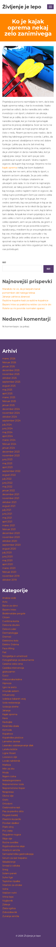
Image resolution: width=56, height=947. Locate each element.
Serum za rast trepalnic (14, 858)
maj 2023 (7, 463)
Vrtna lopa (7, 896)
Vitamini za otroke (12, 885)
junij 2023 (7, 459)
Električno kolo (10, 640)
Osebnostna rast (11, 807)
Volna (5, 889)
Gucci (5, 675)
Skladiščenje (9, 861)
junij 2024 (7, 428)
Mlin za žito (8, 768)
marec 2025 (8, 397)
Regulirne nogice (11, 834)
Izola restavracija (11, 702)
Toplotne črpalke (11, 881)
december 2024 (11, 409)
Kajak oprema (9, 714)
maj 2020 (7, 560)
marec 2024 (8, 440)
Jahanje (6, 710)
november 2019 (10, 576)
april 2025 (7, 393)
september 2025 (11, 381)
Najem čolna (9, 776)
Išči (4, 262)
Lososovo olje (9, 757)
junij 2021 (7, 513)
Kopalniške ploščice (12, 737)
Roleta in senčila (11, 850)
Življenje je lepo (21, 7)
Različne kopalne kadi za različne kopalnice (25, 300)
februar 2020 (9, 572)
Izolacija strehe (10, 706)
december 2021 (10, 494)
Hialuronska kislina (12, 679)
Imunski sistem (10, 691)
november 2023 (11, 455)
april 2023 (7, 467)
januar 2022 (8, 490)
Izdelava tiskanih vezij (14, 698)
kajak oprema (9, 167)
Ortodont (7, 803)
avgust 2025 (9, 385)
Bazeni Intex (9, 609)
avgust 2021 (8, 506)
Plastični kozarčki (11, 819)
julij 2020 (7, 552)
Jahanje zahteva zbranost (16, 296)
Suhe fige (7, 877)
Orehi (5, 799)
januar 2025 (8, 405)
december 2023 (11, 451)
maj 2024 (7, 432)
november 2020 (11, 537)
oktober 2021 (9, 502)
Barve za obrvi (10, 605)
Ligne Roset (9, 753)
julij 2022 (7, 478)
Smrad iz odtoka (11, 865)
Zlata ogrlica (9, 908)
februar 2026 (9, 362)
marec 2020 (9, 568)
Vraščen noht (9, 892)
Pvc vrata (7, 830)
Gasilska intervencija (13, 667)
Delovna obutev (11, 625)
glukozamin (8, 671)
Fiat (4, 652)
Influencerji (8, 695)
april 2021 (7, 521)
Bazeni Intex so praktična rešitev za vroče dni (26, 304)
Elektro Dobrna (10, 644)
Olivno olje (8, 795)
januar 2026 (8, 366)
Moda (5, 772)
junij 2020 (7, 556)
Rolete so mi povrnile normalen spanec (23, 308)
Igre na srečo (9, 687)
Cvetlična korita (10, 621)
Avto (4, 601)
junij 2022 (7, 482)
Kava (5, 718)
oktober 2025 (9, 378)
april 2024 (7, 436)
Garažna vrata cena (12, 663)
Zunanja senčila (10, 916)
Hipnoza (6, 683)
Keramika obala (10, 726)
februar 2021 (9, 529)
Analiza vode (9, 598)
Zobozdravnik (9, 912)
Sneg (5, 869)
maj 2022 (7, 486)
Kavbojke (7, 722)
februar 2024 (9, 444)
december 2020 (11, 533)
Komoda (7, 730)
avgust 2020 (9, 548)
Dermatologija (10, 633)
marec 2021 (8, 525)
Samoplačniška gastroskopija (17, 854)
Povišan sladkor (10, 823)
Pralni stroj (8, 827)
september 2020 (11, 544)
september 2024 (11, 420)
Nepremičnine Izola (13, 784)
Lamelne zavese (11, 741)
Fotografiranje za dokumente (18, 660)
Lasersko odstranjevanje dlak (17, 745)
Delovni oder (9, 629)
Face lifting (8, 648)
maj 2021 (7, 517)
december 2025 (10, 370)
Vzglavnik (7, 900)
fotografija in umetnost (14, 656)
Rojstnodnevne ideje (13, 846)
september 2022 (11, 471)
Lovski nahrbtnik (11, 760)
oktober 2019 (9, 579)
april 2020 (7, 564)
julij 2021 (6, 510)
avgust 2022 (9, 475)
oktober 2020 (9, 541)
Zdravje (6, 904)
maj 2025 (7, 389)
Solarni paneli (9, 873)
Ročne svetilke (10, 842)
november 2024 (11, 413)
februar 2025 (9, 401)
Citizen (6, 617)
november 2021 (10, 498)
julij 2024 (7, 424)
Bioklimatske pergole (13, 613)
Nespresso (8, 792)
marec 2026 (8, 358)
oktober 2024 (9, 416)
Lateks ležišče (9, 749)
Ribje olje (7, 838)
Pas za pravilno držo (13, 811)
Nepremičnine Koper (13, 788)
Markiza (6, 764)
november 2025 (10, 374)
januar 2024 (8, 447)
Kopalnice (7, 733)
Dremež (6, 636)
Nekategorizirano (11, 780)
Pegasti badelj (10, 815)
